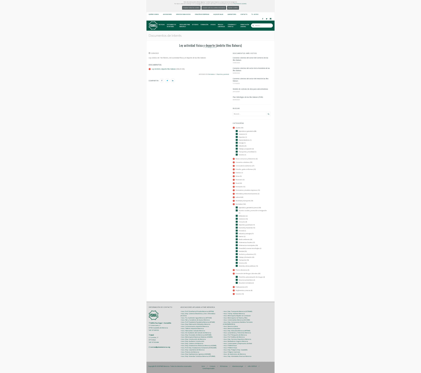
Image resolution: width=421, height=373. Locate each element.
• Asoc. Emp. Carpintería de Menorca (192, 350)
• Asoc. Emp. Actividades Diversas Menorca (237, 356)
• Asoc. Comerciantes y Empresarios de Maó (237, 343)
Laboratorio (231, 14)
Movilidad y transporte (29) (244, 201)
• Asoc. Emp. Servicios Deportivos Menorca (237, 339)
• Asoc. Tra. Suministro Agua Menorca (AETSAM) (196, 318)
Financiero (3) (240, 180)
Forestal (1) (242, 231)
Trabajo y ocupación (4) (246, 149)
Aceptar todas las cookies (191, 8)
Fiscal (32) (239, 183)
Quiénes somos (154, 14)
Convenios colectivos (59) (244, 162)
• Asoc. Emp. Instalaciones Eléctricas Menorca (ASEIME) (198, 346)
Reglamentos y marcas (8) (244, 290)
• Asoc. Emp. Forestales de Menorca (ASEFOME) (195, 335)
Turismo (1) (242, 155)
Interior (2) (242, 236)
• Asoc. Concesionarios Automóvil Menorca (194, 326)
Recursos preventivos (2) (247, 280)
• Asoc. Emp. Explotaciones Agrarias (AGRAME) (195, 354)
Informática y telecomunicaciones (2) (247, 194)
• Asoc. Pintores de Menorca (189, 352)
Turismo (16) (240, 294)
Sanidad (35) (243, 251)
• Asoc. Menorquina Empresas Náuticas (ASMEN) (196, 337)
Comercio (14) (243, 219)
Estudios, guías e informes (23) (246, 169)
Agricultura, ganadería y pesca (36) (250, 208)
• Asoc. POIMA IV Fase (230, 348)
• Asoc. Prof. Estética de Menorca (234, 337)
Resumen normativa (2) (246, 283)
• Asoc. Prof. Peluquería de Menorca (235, 335)
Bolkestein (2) (243, 216)
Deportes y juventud (223, 74)
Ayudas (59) (239, 128)
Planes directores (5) (242, 270)
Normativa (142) (241, 204)
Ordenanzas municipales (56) (248, 245)
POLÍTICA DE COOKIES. (240, 3)
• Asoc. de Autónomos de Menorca (234, 354)
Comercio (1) (243, 134)
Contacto (243, 14)
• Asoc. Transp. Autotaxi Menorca (234, 314)
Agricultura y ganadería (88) (247, 131)
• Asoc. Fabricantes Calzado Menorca (192, 331)
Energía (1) (242, 143)
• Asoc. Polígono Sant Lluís (231, 352)
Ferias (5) (239, 176)
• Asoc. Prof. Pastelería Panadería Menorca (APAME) (197, 322)
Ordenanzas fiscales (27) (247, 242)
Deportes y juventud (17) (247, 225)
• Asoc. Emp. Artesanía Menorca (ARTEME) (236, 331)
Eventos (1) (239, 173)
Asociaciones (167, 14)
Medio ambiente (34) (245, 239)
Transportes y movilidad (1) (247, 152)
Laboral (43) (239, 197)
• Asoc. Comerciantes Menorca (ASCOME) (236, 320)
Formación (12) (240, 187)
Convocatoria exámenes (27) (245, 166)
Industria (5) (242, 146)
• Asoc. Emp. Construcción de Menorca (193, 339)
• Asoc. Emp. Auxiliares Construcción (192, 341)
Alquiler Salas (218, 14)
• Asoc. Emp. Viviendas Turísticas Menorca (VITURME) (197, 356)
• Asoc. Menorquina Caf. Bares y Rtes (235, 318)
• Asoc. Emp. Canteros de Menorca (191, 343)
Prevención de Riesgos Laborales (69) (248, 273)
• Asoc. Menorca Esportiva (231, 328)
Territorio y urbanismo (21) (247, 254)
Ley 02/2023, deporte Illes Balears (164, 69)
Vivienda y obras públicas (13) (248, 266)
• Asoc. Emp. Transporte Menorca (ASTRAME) (237, 311)
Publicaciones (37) (241, 287)
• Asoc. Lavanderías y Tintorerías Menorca (237, 333)
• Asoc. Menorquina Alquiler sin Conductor (237, 316)
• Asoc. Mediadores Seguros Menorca (235, 341)
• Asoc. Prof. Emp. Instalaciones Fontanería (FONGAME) (198, 348)
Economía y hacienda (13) (247, 228)
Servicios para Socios (183, 14)
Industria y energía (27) (246, 234)
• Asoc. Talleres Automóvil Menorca (192, 328)
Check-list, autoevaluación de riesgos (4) (252, 277)
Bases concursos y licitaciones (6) (246, 159)
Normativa (211, 74)
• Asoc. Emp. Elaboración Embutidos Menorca (195, 324)
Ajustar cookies (233, 8)
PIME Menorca (164, 366)
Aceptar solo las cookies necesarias (214, 8)
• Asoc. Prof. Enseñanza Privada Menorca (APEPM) (197, 311)
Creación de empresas (202, 14)
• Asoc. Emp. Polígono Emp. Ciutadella (235, 350)
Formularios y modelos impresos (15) (248, 190)
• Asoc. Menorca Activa (230, 326)
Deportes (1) (243, 137)
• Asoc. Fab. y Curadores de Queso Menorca (195, 320)
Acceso (256, 14)
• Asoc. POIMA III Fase (230, 346)
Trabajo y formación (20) (246, 257)
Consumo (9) (243, 222)
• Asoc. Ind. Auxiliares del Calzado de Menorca (195, 333)
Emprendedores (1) (245, 140)
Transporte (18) (244, 260)
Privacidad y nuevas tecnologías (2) (250, 248)
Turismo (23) (243, 263)
